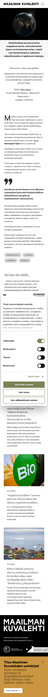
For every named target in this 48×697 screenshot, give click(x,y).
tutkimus (29, 255)
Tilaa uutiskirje (11, 690)
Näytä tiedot (33, 376)
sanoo (36, 140)
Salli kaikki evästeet (24, 384)
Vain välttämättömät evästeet (24, 400)
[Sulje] (43, 662)
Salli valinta (24, 392)
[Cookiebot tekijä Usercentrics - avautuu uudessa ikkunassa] (34, 295)
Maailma (25, 260)
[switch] (41, 349)
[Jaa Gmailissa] (20, 111)
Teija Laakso (25, 89)
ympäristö (10, 260)
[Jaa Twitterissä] (11, 111)
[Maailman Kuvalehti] (24, 630)
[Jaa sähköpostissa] (36, 111)
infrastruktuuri (12, 255)
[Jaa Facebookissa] (28, 111)
